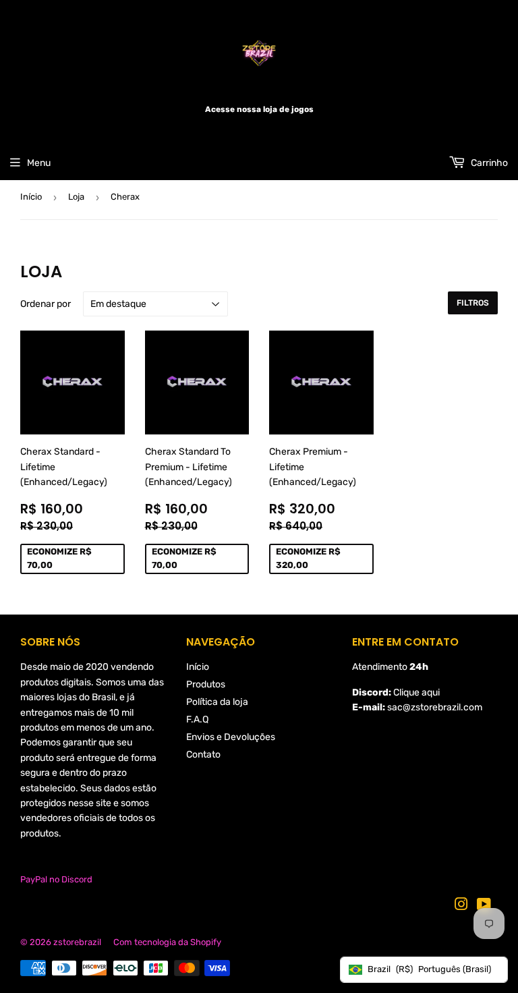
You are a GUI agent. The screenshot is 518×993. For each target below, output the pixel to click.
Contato (203, 754)
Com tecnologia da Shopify (167, 942)
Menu (39, 163)
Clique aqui (416, 692)
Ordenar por (45, 304)
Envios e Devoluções (230, 737)
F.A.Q (197, 719)
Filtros (473, 303)
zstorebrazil (77, 942)
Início (31, 197)
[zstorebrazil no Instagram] (461, 906)
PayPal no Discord (56, 879)
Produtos (205, 684)
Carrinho (488, 163)
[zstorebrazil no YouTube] (484, 906)
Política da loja (217, 702)
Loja (76, 197)
